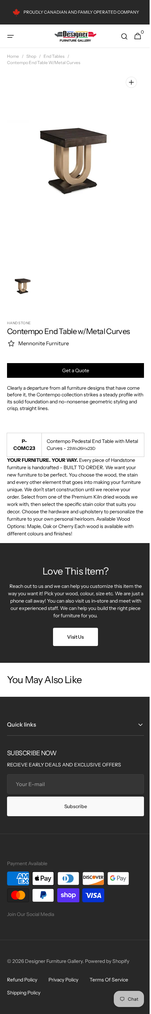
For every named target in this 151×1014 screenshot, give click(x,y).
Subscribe (72, 806)
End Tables (54, 56)
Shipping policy (23, 992)
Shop (31, 56)
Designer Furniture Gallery (54, 961)
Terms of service (109, 980)
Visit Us (73, 637)
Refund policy (22, 980)
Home (13, 56)
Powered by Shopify (107, 961)
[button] (10, 36)
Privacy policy (63, 980)
